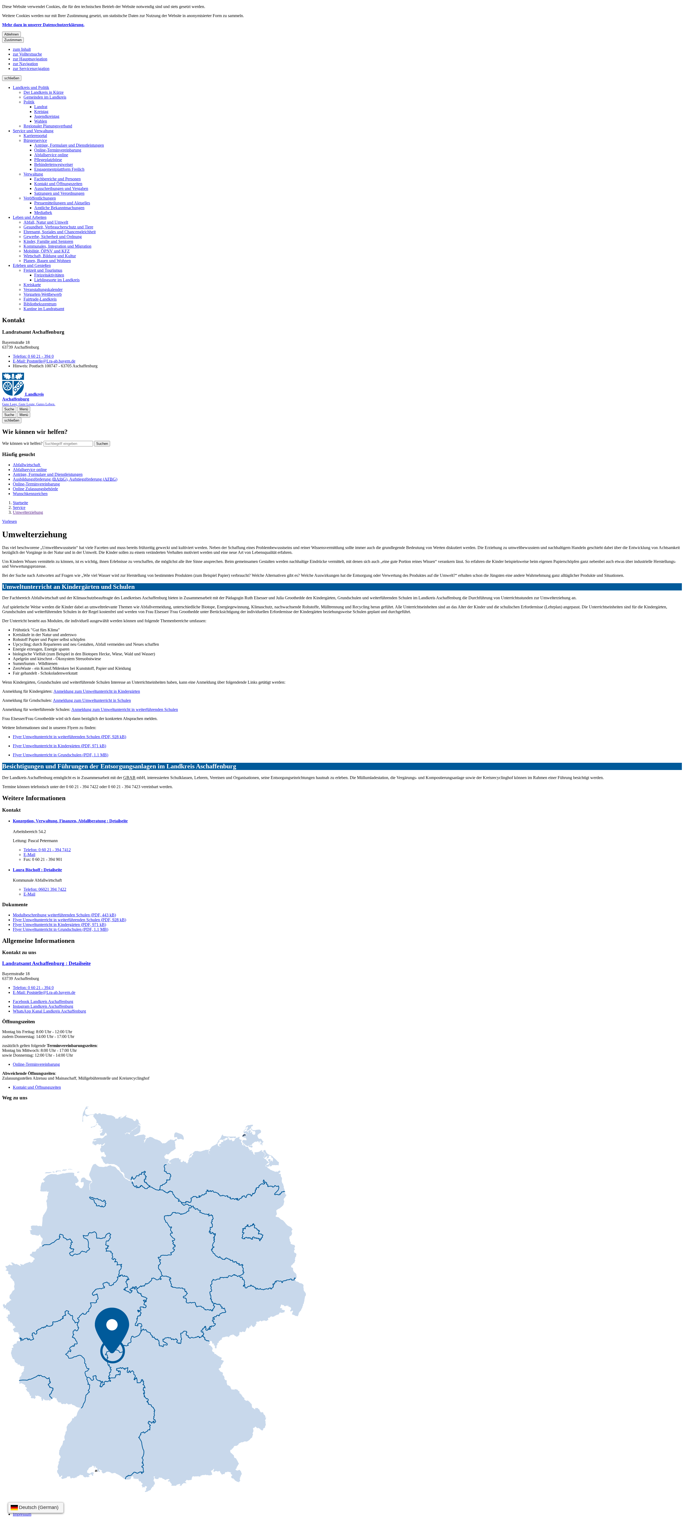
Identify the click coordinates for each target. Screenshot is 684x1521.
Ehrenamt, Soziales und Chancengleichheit (60, 231)
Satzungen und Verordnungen (59, 193)
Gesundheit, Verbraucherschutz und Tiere (58, 227)
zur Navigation (25, 63)
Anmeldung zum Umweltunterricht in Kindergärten (96, 691)
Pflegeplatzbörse (48, 159)
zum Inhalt (22, 49)
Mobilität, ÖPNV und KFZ (47, 251)
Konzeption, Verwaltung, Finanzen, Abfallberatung (70, 821)
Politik (29, 102)
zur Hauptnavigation (30, 59)
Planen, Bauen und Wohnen (47, 260)
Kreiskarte (32, 284)
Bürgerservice (35, 140)
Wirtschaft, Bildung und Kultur (50, 256)
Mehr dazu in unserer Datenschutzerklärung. (43, 24)
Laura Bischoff (37, 870)
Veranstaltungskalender (43, 289)
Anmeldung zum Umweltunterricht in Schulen (92, 700)
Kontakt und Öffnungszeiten (58, 183)
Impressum (22, 1514)
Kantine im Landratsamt (44, 308)
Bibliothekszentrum (40, 304)
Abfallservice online (51, 155)
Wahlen (40, 121)
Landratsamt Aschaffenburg (46, 963)
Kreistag (41, 111)
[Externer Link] (154, 1299)
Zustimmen (13, 40)
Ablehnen (11, 34)
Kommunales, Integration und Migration (57, 246)
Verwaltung (33, 174)
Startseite (20, 502)
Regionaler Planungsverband (48, 126)
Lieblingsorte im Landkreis (57, 280)
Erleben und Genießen (32, 265)
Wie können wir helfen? (22, 443)
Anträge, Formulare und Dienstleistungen (69, 145)
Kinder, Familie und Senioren (48, 241)
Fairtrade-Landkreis (40, 299)
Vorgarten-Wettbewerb (43, 294)
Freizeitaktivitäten (49, 275)
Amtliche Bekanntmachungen (59, 207)
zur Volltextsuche (27, 54)
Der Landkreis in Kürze (44, 92)
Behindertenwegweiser (53, 164)
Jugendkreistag (46, 116)
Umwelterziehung (28, 512)
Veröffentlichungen (40, 198)
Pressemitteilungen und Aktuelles (62, 203)
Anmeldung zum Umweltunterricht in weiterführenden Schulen (124, 709)
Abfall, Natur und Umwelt (46, 222)
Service (19, 507)
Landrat (40, 106)
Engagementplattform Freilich (59, 169)
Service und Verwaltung (33, 131)
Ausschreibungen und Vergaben (61, 188)
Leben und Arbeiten (29, 217)
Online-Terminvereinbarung (57, 150)
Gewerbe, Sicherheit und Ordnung (53, 236)
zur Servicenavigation (31, 68)
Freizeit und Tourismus (43, 270)
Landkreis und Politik (31, 87)
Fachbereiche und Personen (57, 179)
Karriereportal (35, 135)
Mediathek (43, 212)
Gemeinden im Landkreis (45, 97)
